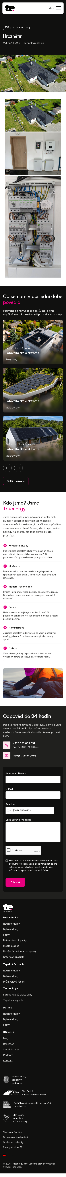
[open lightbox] (33, 115)
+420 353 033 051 (24, 743)
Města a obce (11, 945)
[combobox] (9, 810)
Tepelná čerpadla (13, 1000)
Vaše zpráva (18, 819)
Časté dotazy (11, 1049)
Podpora (8, 1055)
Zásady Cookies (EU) (13, 1147)
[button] (55, 8)
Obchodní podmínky (13, 1142)
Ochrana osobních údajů (15, 1137)
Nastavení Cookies (12, 1132)
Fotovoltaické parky (15, 940)
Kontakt (8, 1060)
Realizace (8, 1043)
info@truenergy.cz (24, 755)
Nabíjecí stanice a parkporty (20, 951)
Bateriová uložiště (13, 957)
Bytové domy (11, 929)
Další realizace (16, 481)
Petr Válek (17, 1167)
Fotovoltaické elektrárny (17, 994)
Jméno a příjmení (16, 773)
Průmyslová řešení (14, 981)
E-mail (9, 788)
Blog (5, 1038)
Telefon (10, 804)
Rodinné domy (11, 923)
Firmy (6, 934)
